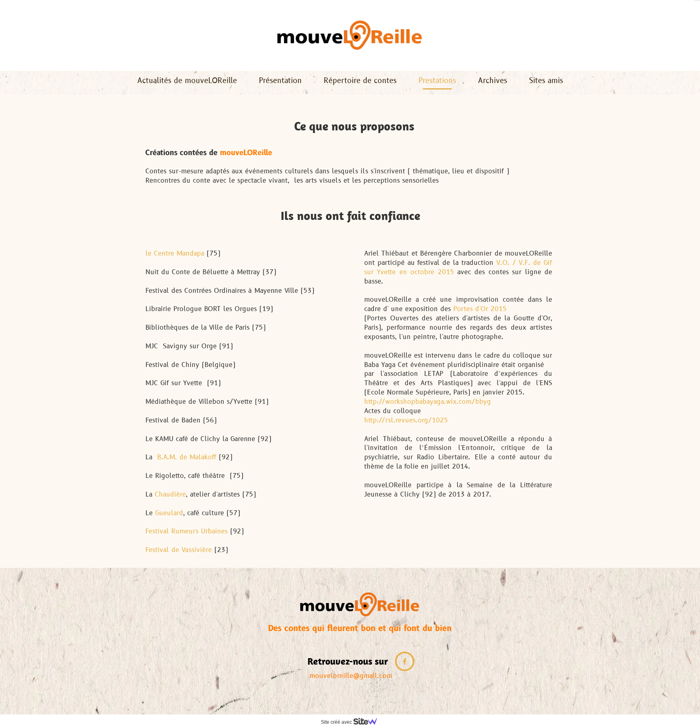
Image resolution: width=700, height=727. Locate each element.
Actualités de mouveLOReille (187, 81)
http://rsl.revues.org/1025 (406, 420)
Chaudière (170, 494)
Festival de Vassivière (178, 550)
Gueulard (169, 513)
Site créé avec (337, 722)
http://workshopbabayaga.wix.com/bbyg (427, 401)
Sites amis (546, 81)
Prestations (437, 81)
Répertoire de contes (360, 81)
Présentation (280, 81)
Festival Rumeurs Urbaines (186, 531)
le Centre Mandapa (174, 253)
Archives (492, 81)
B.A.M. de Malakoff (186, 457)
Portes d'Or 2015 (480, 309)
